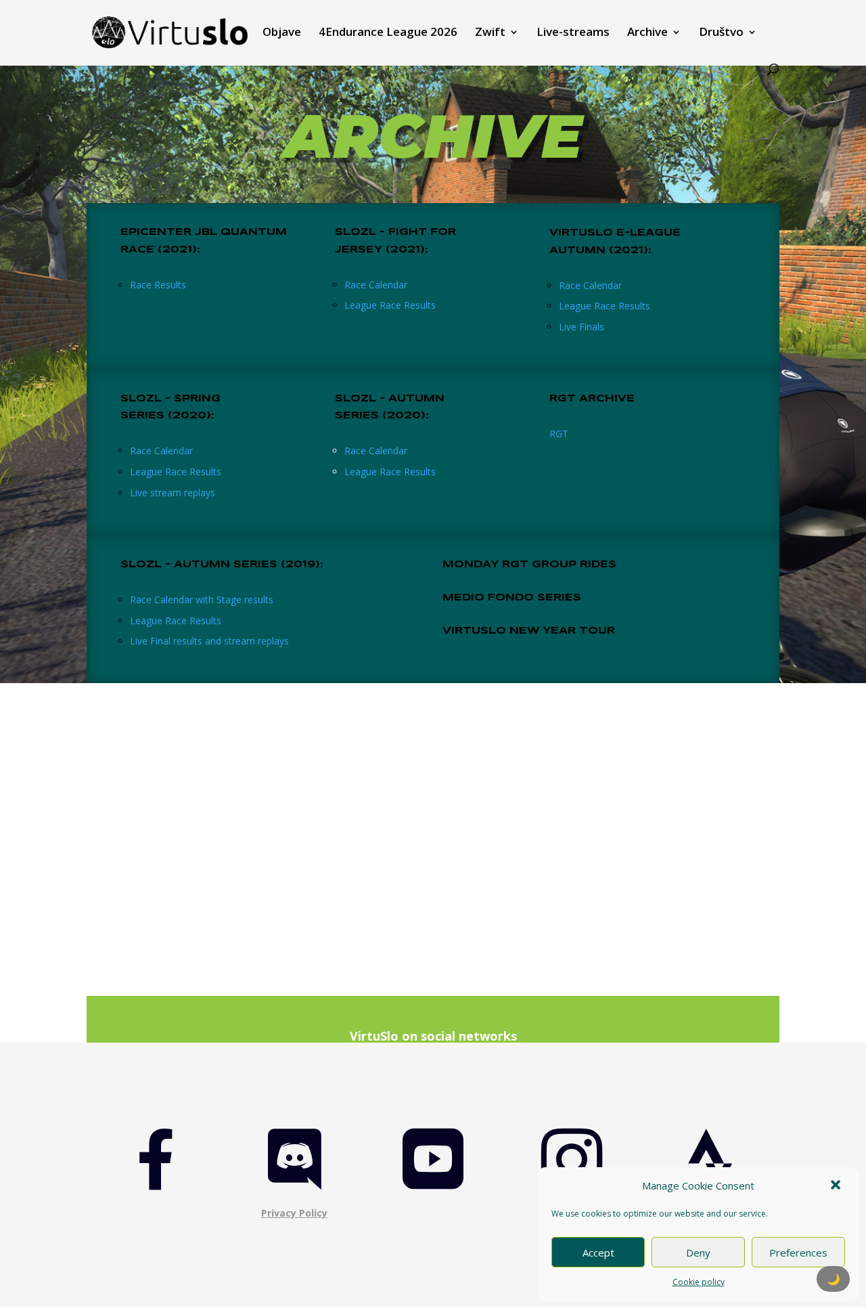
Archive (647, 33)
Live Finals (581, 326)
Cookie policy (699, 1282)
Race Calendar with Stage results (201, 599)
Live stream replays (172, 492)
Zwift (490, 33)
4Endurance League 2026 (388, 33)
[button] (837, 1186)
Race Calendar (375, 284)
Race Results (158, 284)
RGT (558, 433)
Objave (282, 33)
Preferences (798, 1252)
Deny (698, 1252)
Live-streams (573, 33)
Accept (598, 1252)
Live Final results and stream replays (209, 640)
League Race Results (390, 305)
